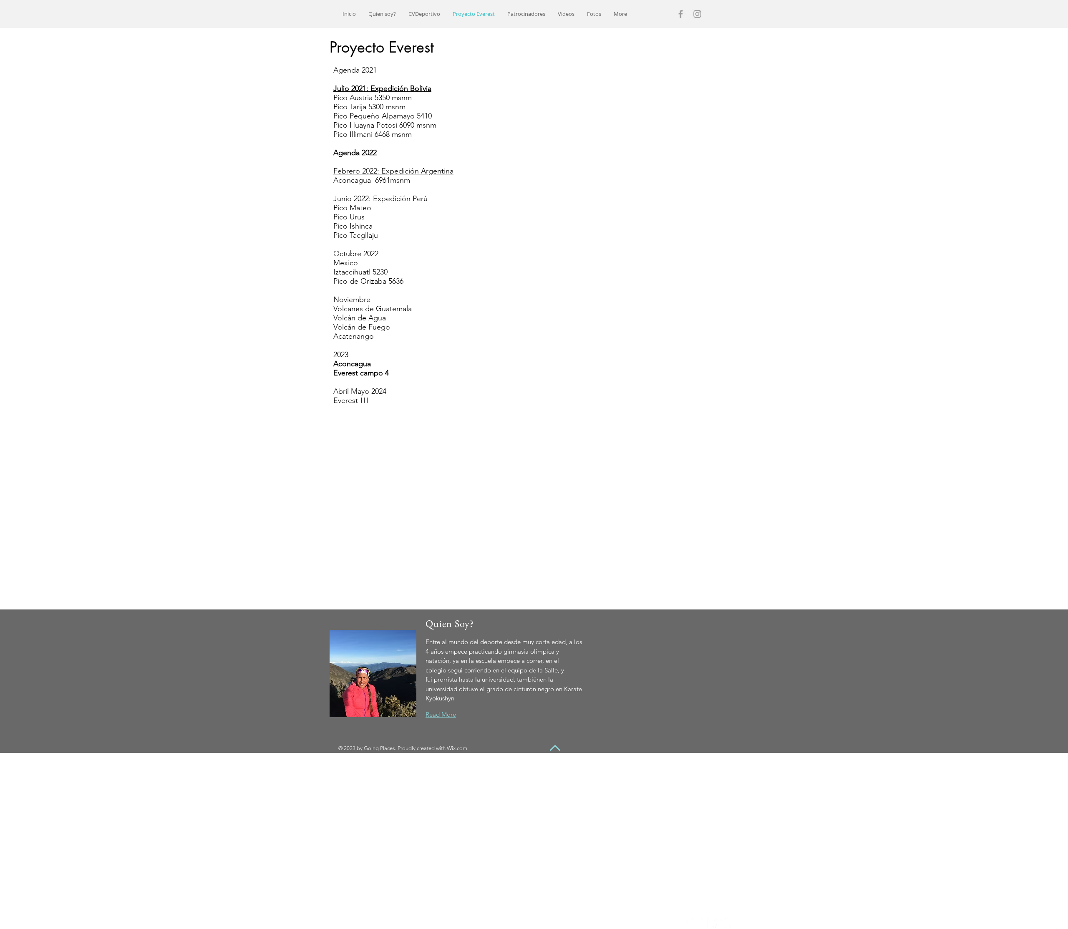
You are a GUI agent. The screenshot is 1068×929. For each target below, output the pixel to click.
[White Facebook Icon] (683, 923)
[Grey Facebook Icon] (680, 14)
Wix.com (457, 748)
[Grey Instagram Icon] (697, 14)
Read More (441, 714)
